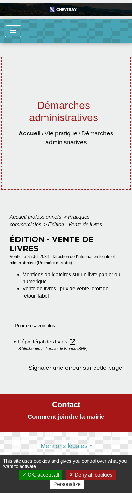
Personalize (67, 484)
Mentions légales (64, 445)
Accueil (30, 133)
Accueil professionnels (36, 217)
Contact (66, 404)
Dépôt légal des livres (47, 341)
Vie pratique (61, 133)
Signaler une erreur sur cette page (75, 367)
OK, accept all (42, 475)
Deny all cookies (92, 475)
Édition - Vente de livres (75, 224)
